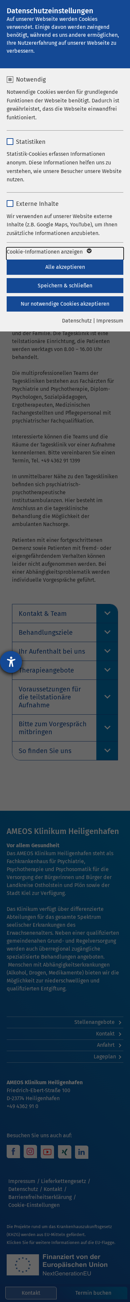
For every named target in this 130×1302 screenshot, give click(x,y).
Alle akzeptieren (65, 267)
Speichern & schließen (65, 285)
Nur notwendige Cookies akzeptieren (65, 304)
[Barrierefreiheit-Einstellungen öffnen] (11, 662)
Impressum (109, 321)
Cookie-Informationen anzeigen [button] (45, 252)
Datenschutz (77, 321)
